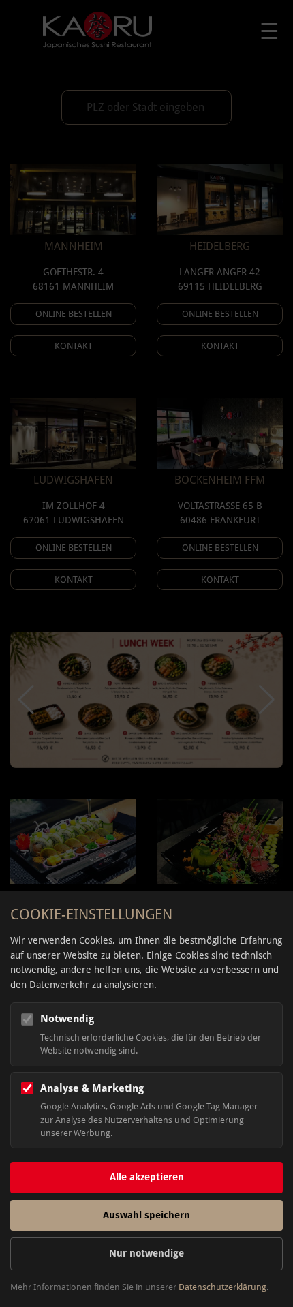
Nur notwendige (146, 1253)
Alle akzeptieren (147, 1176)
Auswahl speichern (146, 1215)
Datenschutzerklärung (222, 1287)
